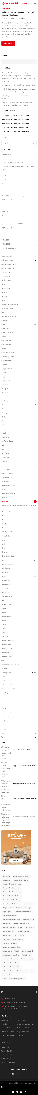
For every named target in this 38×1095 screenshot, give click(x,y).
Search (4, 55)
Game (3, 405)
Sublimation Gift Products (25, 1028)
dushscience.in (6, 385)
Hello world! (25, 116)
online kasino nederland (11, 955)
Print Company (6, 568)
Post (2, 560)
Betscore (4, 296)
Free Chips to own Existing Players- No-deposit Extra (18, 85)
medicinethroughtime (8, 493)
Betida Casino (6, 288)
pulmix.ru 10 (5, 580)
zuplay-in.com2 (6, 713)
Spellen (3, 612)
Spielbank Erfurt (6, 616)
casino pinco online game (11, 900)
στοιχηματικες (5, 729)
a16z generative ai (7, 260)
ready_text (4, 588)
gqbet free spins (28, 919)
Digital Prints (5, 1024)
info (2, 445)
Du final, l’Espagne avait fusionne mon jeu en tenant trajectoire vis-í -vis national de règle (18, 90)
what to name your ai (8, 689)
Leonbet (4, 461)
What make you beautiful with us (19, 127)
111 (2, 184)
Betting (3, 300)
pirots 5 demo (26, 955)
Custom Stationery (7, 1028)
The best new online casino (10, 665)
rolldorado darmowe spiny (12, 967)
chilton (3, 348)
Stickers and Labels (7, 1032)
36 (2, 236)
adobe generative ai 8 (8, 268)
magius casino (18, 939)
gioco (3, 421)
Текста (3, 737)
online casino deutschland (11, 947)
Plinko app (4, 552)
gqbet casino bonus (9, 916)
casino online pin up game (12, 896)
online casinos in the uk (11, 951)
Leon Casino (5, 457)
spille (3, 632)
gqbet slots (6, 923)
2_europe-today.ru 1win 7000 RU (12, 224)
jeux (2, 449)
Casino (3, 324)
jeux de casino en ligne (21, 923)
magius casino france (10, 943)
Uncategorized (6, 673)
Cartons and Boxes (7, 1035)
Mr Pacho (4, 516)
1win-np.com (5, 204)
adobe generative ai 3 (8, 264)
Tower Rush (6, 975)
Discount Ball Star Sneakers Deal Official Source (24, 750)
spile (2, 628)
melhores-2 (6, 8)
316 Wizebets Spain (8, 228)
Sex (2, 600)
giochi (3, 417)
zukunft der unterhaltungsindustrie (14, 979)
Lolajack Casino (6, 477)
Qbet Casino (5, 584)
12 (2, 188)
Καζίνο (3, 725)
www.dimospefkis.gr (8, 705)
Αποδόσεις (4, 721)
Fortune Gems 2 (6, 397)
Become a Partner (7, 1055)
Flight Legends (7, 912)
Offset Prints (5, 1020)
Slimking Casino (6, 604)
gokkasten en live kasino (23, 912)
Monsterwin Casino (7, 512)
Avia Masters (5, 276)
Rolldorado (5, 592)
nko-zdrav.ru (5, 524)
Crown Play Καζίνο (7, 357)
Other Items (20, 1035)
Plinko (3, 548)
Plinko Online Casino (8, 556)
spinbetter (4, 636)
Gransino (4, 433)
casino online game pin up (12, 892)
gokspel (4, 425)
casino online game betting (12, 884)
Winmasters (5, 701)
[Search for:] (19, 143)
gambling (4, 401)
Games (3, 409)
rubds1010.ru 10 (6, 596)
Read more (8, 43)
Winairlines (5, 697)
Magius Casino (6, 489)
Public (3, 576)
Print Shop (4, 572)
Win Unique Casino (7, 693)
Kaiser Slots (5, 453)
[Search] (33, 143)
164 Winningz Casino (8, 200)
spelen (3, 608)
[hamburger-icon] (35, 3)
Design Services (6, 369)
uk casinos (4, 669)
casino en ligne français (21, 876)
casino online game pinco (11, 888)
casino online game (21, 880)
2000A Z (4, 212)
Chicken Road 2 (6, 344)
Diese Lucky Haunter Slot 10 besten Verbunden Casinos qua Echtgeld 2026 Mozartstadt (16, 103)
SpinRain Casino (6, 648)
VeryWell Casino (6, 681)
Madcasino (5, 481)
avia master (6, 876)
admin (23, 19)
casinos (3, 336)
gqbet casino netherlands (11, 919)
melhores (4, 497)
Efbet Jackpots (6, 389)
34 (2, 232)
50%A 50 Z (5, 240)
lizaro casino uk (23, 931)
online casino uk (27, 951)
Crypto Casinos (6, 360)
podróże (5, 959)
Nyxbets (4, 528)
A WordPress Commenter (9, 116)
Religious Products (23, 1032)
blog (2, 312)
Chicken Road (6, 340)
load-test (22, 935)
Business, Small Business (9, 316)
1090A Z (4, 180)
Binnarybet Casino (7, 308)
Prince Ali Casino (7, 564)
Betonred (4, 292)
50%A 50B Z (5, 244)
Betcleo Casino (6, 280)
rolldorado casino (27, 959)
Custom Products (6, 1058)
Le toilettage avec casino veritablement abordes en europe (18, 97)
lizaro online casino (9, 935)
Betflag (3, 284)
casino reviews (29, 904)
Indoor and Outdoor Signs (25, 1024)
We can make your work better (18, 120)
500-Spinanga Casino (8, 248)
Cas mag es (5, 320)
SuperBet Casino (6, 656)
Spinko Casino (6, 644)
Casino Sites (5, 328)
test (2, 661)
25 (2, 220)
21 (2, 216)
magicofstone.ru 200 (8, 485)
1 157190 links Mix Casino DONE (12, 162)
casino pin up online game (12, 904)
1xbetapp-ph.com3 (7, 208)
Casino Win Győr (7, 332)
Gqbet (3, 429)
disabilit (4, 373)
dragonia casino (8, 908)
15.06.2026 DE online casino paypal (13, 196)
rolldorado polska (8, 971)
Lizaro (3, 465)
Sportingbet (5, 652)
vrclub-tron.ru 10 (6, 685)
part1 (3, 544)
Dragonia (4, 377)
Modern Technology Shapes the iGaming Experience (18, 505)
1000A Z (4, 176)
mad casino (6, 939)
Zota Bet (4, 709)
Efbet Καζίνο (5, 393)
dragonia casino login (23, 908)
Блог (3, 733)
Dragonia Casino (6, 381)
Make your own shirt (8, 1062)
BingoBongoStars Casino (9, 304)
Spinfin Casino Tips (7, 640)
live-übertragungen (9, 927)
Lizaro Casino (5, 469)
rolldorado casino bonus (11, 963)
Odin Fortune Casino (8, 532)
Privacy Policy (6, 1047)
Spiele (3, 620)
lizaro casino (29, 927)
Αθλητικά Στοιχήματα (8, 717)
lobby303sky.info (7, 473)
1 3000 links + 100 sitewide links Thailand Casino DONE (17, 167)
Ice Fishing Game (7, 441)
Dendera (4, 365)
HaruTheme (5, 437)
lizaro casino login (9, 931)
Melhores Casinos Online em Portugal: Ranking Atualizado (17, 13)
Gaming (4, 413)
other (3, 540)
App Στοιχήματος (6, 272)
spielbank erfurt (22, 971)
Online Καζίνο (6, 536)
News (3, 520)
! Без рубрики (6, 154)
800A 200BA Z (6, 256)
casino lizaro (7, 880)
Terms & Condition (7, 1051)
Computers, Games (7, 353)
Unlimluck (4, 677)
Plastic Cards (21, 1020)
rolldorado (14, 959)
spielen (3, 624)
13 (2, 192)
